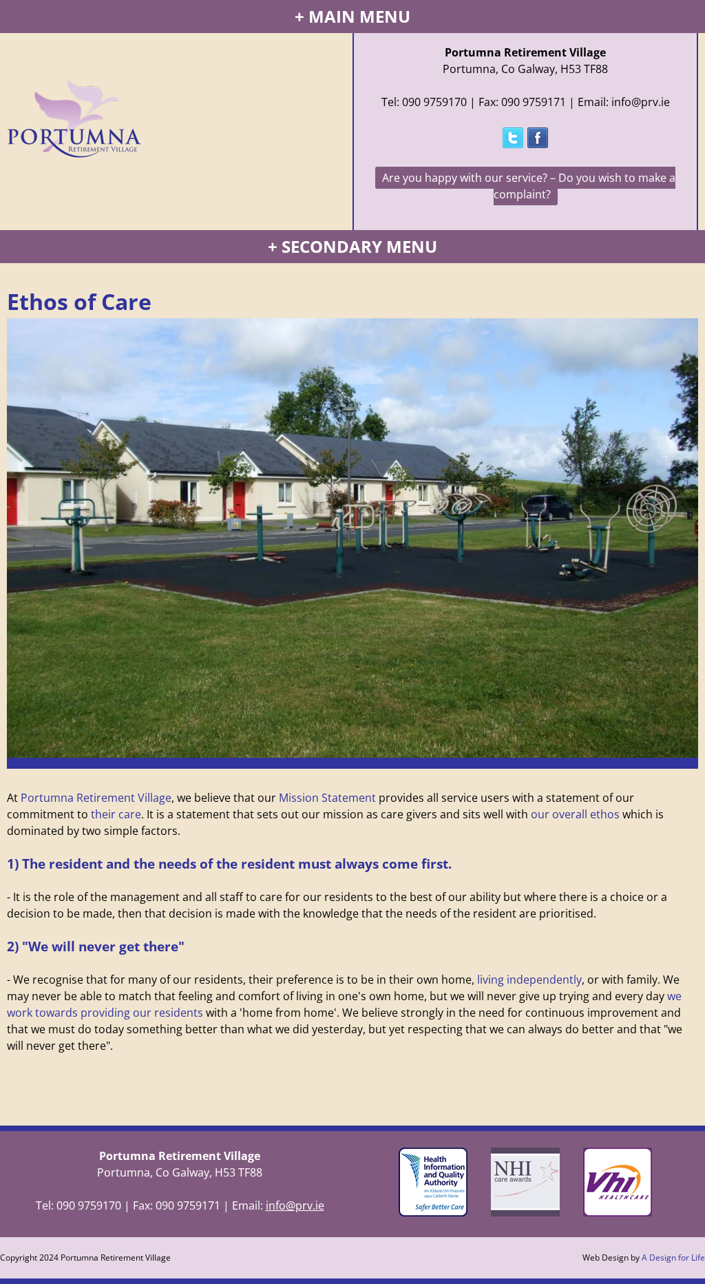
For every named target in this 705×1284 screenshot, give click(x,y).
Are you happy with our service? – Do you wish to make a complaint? (528, 186)
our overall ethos (575, 814)
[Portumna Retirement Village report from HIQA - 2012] (436, 1212)
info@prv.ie (295, 1205)
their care (116, 814)
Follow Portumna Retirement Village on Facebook (538, 138)
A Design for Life (673, 1257)
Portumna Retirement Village (96, 797)
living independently (529, 979)
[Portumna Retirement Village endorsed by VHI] (614, 1212)
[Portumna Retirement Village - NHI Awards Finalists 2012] (525, 1212)
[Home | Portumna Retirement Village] (74, 102)
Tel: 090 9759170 (424, 102)
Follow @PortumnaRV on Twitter (513, 138)
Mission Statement (327, 797)
